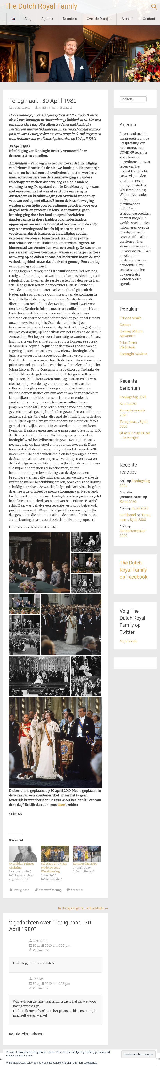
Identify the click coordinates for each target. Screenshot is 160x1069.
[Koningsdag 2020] (87, 854)
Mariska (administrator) (55, 107)
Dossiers (70, 19)
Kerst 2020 (128, 404)
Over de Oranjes (99, 19)
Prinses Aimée (130, 318)
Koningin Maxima (133, 354)
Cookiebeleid (90, 1062)
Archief (127, 19)
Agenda (47, 19)
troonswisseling (50, 890)
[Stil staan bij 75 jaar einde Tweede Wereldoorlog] (55, 854)
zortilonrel (128, 515)
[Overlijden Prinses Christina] (23, 854)
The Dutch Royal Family (41, 6)
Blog (28, 19)
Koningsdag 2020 (85, 863)
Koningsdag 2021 (133, 397)
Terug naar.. (22, 890)
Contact (149, 19)
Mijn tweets (128, 641)
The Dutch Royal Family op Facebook (133, 570)
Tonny (38, 979)
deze (62, 805)
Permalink (41, 950)
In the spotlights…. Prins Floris (83, 908)
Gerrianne (40, 941)
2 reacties (77, 890)
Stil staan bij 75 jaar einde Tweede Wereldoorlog (54, 867)
